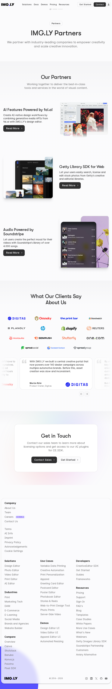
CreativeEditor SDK (87, 565)
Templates (82, 614)
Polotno (9, 663)
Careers (9, 516)
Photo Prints (47, 609)
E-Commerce (12, 610)
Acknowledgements (16, 546)
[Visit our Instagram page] (86, 678)
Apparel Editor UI (50, 636)
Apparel (44, 579)
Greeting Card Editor (52, 583)
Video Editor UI (49, 632)
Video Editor (12, 574)
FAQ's (79, 606)
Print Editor (11, 579)
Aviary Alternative (86, 654)
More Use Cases (85, 628)
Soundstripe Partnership (90, 645)
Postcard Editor (49, 587)
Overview (10, 641)
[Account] (108, 4)
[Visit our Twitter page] (96, 678)
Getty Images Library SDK (91, 641)
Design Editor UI (49, 628)
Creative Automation (52, 570)
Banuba (9, 655)
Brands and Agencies (17, 623)
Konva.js (9, 659)
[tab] (55, 9)
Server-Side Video (50, 614)
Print (7, 597)
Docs (36, 4)
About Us (10, 508)
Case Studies (83, 619)
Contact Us (11, 521)
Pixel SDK (10, 668)
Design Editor (12, 565)
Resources (64, 4)
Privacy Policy (13, 542)
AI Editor (10, 583)
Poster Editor (47, 592)
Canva (8, 646)
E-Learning (11, 614)
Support (80, 597)
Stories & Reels (49, 601)
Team (8, 512)
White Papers (84, 623)
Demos (44, 4)
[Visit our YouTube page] (106, 678)
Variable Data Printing (53, 565)
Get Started (85, 4)
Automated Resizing (51, 641)
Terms (8, 529)
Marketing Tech (14, 601)
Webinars (81, 636)
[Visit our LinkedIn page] (91, 678)
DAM (7, 606)
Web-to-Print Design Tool (55, 605)
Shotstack (10, 650)
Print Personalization (52, 574)
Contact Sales (43, 459)
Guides (80, 574)
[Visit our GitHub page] (101, 678)
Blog (78, 610)
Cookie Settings (14, 551)
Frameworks (83, 579)
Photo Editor (12, 570)
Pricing (53, 4)
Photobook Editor (50, 596)
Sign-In (80, 601)
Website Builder (13, 628)
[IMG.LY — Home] (7, 4)
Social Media (12, 619)
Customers (82, 650)
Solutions (27, 4)
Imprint (9, 537)
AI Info (9, 533)
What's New (83, 632)
